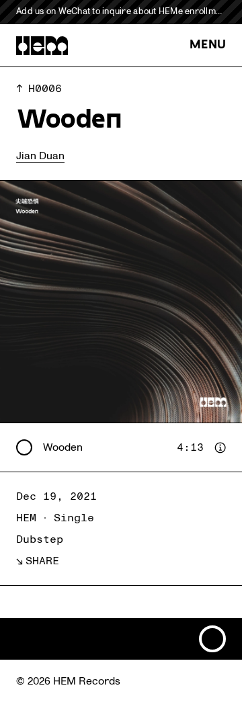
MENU (208, 45)
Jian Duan (40, 155)
